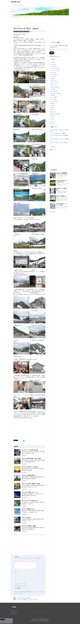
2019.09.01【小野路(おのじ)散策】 (29, 525)
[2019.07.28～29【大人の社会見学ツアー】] (17, 505)
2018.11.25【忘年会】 (26, 517)
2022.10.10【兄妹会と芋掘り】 (56, 135)
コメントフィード (15, 612)
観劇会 (51, 109)
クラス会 (52, 64)
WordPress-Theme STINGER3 (38, 619)
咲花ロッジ (52, 121)
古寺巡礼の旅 (52, 80)
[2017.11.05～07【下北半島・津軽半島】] (17, 455)
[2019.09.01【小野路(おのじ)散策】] (17, 531)
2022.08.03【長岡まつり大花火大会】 (57, 138)
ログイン (13, 609)
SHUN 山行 (15, 2)
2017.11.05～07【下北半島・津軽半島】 (30, 450)
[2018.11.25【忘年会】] (17, 522)
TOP (12, 16)
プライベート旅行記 (54, 68)
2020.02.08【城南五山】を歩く (28, 509)
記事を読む (24, 455)
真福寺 (51, 105)
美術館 (51, 107)
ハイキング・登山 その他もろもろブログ (40, 617)
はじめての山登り (18, 16)
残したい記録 (52, 101)
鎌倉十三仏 (52, 111)
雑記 (51, 115)
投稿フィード (14, 611)
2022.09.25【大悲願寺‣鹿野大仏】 (29, 475)
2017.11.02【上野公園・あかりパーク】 (30, 492)
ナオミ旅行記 (52, 66)
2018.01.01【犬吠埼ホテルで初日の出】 (30, 466)
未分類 (51, 95)
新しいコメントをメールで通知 (20, 583)
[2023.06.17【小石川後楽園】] (53, 193)
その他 (51, 62)
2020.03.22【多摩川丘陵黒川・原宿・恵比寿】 (31, 458)
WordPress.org (14, 613)
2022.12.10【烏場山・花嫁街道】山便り (57, 129)
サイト (16, 579)
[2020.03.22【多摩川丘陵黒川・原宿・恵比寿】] (17, 463)
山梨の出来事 (52, 91)
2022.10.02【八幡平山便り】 (55, 133)
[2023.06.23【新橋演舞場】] (53, 177)
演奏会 (51, 103)
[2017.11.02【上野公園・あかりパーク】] (17, 497)
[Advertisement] (32, 20)
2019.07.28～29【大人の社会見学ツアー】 (31, 500)
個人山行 (31, 31)
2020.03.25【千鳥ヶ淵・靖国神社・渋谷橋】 (31, 483)
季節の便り (52, 84)
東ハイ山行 (52, 99)
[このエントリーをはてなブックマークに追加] (23, 440)
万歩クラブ (52, 72)
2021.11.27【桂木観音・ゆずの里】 (56, 142)
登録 (52, 52)
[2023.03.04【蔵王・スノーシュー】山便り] (53, 208)
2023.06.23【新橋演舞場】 (61, 173)
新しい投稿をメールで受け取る (20, 586)
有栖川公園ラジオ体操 (54, 93)
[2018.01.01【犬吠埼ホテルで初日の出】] (17, 472)
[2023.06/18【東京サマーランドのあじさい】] (53, 185)
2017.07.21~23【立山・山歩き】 (40, 616)
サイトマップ (24, 16)
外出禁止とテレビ (53, 82)
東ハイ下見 (52, 97)
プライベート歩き (53, 70)
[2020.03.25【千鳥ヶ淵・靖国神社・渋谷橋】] (17, 488)
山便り (51, 89)
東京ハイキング (53, 123)
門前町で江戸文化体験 (54, 113)
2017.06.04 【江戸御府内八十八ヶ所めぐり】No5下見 (27, 599)
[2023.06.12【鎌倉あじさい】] (53, 200)
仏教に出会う (52, 74)
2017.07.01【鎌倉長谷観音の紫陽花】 (24, 597)
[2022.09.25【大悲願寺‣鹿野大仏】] (17, 480)
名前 (16, 572)
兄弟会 (51, 78)
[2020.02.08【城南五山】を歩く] (17, 514)
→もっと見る (53, 211)
